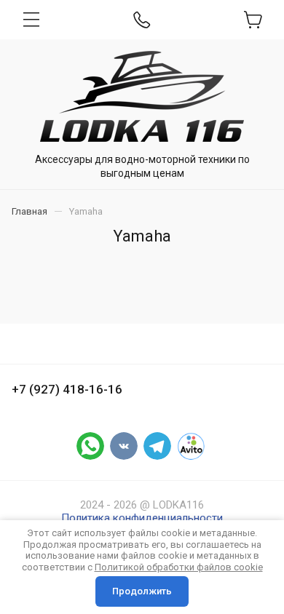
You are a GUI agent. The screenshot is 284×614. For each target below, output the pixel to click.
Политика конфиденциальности (142, 518)
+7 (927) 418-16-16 (67, 389)
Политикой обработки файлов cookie (179, 567)
